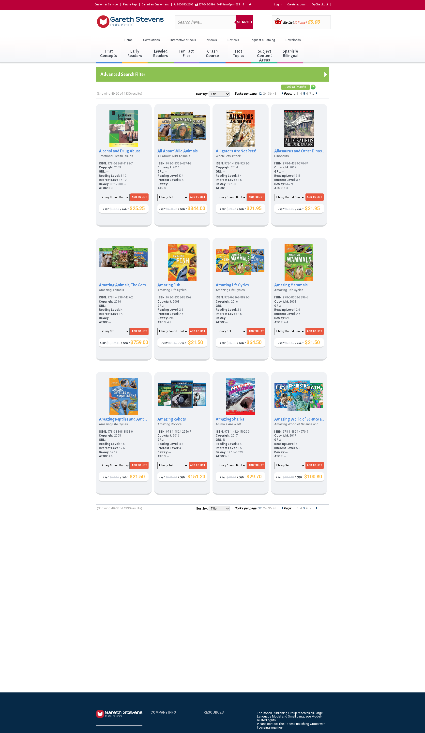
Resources (214, 712)
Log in (278, 4)
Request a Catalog (262, 40)
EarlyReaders (134, 53)
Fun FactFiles (186, 53)
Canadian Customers (155, 4)
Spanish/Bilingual (290, 53)
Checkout (321, 4)
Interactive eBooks (183, 40)
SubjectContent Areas (264, 55)
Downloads (293, 40)
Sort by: (202, 94)
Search (244, 22)
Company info (163, 712)
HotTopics (238, 53)
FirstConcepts (108, 53)
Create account (297, 4)
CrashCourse (212, 53)
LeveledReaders (160, 53)
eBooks (212, 40)
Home (128, 40)
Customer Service (106, 4)
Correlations (151, 40)
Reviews (233, 40)
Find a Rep (130, 4)
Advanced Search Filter (122, 74)
